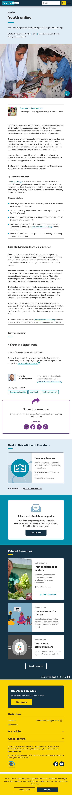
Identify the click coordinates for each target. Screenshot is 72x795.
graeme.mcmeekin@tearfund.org (49, 381)
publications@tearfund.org (45, 320)
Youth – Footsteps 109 (33, 488)
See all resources (36, 666)
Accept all (47, 790)
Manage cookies (24, 790)
